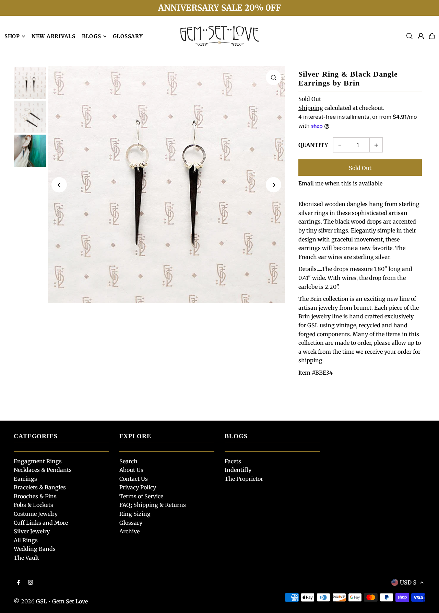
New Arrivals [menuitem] (53, 36)
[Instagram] (30, 583)
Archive (129, 531)
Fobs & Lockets (33, 504)
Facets (233, 461)
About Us (131, 469)
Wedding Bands (35, 548)
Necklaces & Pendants (43, 469)
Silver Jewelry (32, 531)
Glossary (130, 522)
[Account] (421, 36)
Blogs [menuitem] (91, 36)
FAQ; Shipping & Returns (152, 504)
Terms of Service (141, 496)
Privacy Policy (137, 487)
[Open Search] (409, 36)
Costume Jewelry (36, 513)
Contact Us (133, 478)
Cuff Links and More (41, 522)
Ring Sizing (135, 513)
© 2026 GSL (30, 601)
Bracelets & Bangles (40, 487)
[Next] (273, 185)
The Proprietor (244, 478)
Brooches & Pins (35, 496)
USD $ (408, 582)
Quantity (313, 144)
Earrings (25, 478)
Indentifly (238, 469)
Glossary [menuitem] (128, 36)
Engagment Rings (38, 461)
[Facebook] (18, 583)
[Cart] (432, 36)
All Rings (26, 540)
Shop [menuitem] (12, 36)
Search (128, 461)
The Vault (26, 557)
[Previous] (59, 185)
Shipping (310, 107)
